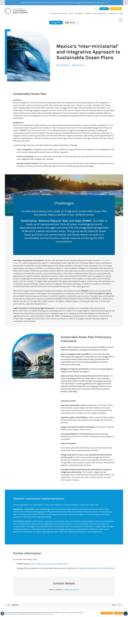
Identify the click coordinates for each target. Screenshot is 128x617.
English (103, 9)
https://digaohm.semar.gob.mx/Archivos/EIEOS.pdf (94, 568)
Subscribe (116, 9)
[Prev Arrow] (2, 2)
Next (114, 605)
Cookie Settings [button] (107, 613)
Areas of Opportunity (100, 13)
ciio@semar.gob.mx (71, 590)
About (71, 13)
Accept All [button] (118, 613)
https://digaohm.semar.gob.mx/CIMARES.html (49, 564)
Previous (15, 605)
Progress (88, 13)
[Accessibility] (2, 613)
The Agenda (79, 13)
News (121, 13)
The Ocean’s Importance (58, 13)
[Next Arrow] (125, 2)
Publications (113, 13)
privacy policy (49, 614)
